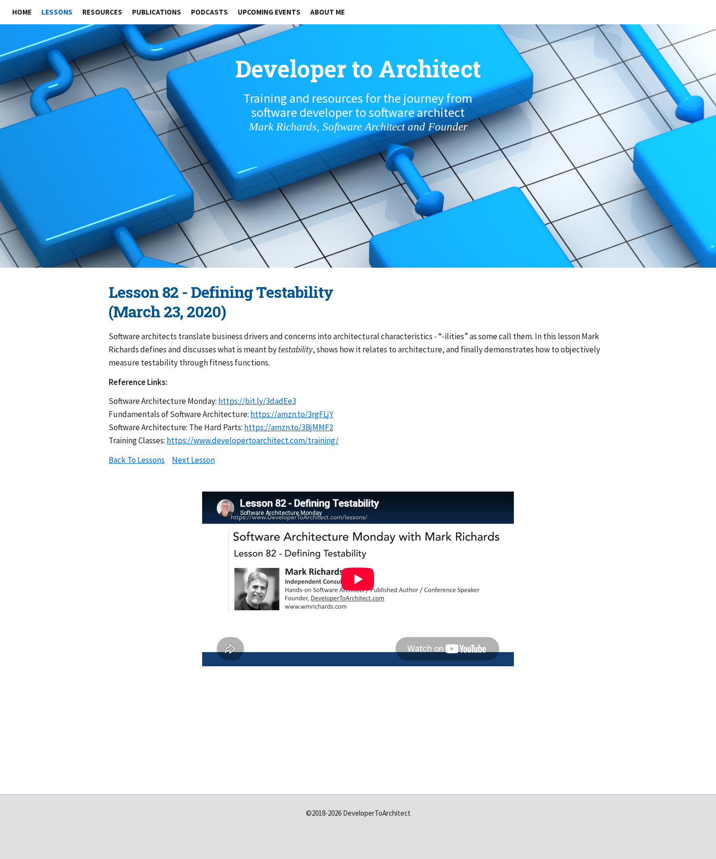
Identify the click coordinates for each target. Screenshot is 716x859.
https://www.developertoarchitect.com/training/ (253, 440)
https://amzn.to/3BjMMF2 (288, 427)
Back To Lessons (137, 460)
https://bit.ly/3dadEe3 (257, 401)
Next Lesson (193, 460)
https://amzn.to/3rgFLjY (291, 414)
